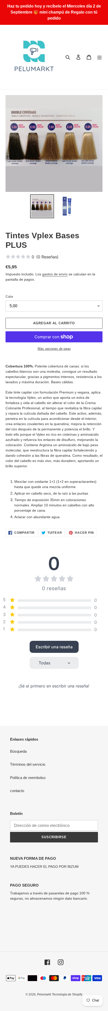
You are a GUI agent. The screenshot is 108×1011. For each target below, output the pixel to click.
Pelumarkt (44, 994)
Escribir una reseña (54, 646)
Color (9, 296)
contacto (17, 791)
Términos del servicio (27, 764)
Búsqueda (18, 751)
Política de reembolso (27, 777)
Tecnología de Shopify (67, 994)
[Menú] (99, 57)
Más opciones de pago (54, 349)
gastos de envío (55, 274)
